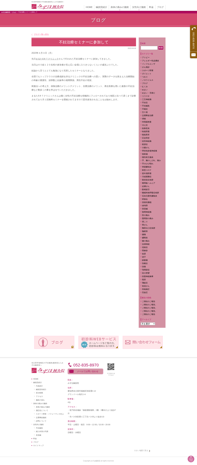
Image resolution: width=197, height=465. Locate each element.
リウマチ (146, 96)
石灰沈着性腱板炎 (149, 196)
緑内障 (145, 206)
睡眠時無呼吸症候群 (150, 193)
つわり (145, 77)
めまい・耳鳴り (148, 93)
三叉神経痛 (146, 99)
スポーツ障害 (147, 70)
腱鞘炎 (145, 238)
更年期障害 (146, 173)
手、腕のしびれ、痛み (151, 160)
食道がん (146, 286)
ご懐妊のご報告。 (149, 305)
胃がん (145, 225)
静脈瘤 (145, 260)
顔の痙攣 (146, 273)
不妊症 (145, 103)
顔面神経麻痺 (147, 276)
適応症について (42, 410)
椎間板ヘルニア (148, 183)
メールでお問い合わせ (87, 371)
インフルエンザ (148, 64)
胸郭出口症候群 (148, 228)
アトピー (146, 58)
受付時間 (39, 393)
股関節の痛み (147, 218)
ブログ (14, 12)
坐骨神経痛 (146, 141)
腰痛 (144, 235)
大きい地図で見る (141, 450)
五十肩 (145, 112)
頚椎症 (145, 263)
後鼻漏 (145, 154)
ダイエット (146, 74)
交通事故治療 (147, 115)
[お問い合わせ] (193, 54)
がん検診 (146, 67)
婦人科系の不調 (42, 431)
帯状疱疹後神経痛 (149, 151)
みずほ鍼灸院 (5, 12)
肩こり (146, 222)
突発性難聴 (146, 202)
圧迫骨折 (146, 138)
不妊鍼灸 (146, 106)
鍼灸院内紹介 (41, 389)
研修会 (145, 199)
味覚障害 (146, 132)
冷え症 (145, 125)
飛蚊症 (145, 283)
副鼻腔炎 (146, 128)
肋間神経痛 (146, 212)
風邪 (144, 280)
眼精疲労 (146, 190)
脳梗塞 (145, 231)
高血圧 (145, 292)
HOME (35, 379)
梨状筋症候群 (147, 180)
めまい (145, 90)
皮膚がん (146, 186)
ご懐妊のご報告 (148, 301)
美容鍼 (145, 209)
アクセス (39, 396)
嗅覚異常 (146, 135)
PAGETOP (191, 460)
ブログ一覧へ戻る (41, 34)
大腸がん (146, 148)
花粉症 (145, 247)
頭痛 (144, 267)
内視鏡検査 (146, 122)
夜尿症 (145, 144)
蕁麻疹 (146, 251)
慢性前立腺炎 (147, 157)
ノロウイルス (147, 80)
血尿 (144, 254)
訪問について (41, 421)
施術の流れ (40, 400)
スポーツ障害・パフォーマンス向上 (50, 414)
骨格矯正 (146, 289)
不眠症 (145, 109)
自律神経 (146, 244)
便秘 (144, 119)
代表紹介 (39, 386)
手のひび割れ (147, 164)
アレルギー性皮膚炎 (150, 61)
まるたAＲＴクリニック (47, 59)
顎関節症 (146, 270)
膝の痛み (146, 241)
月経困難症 (146, 177)
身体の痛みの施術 (43, 407)
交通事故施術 (41, 418)
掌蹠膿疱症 (146, 167)
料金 (35, 439)
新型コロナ (146, 170)
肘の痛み (146, 215)
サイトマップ (38, 446)
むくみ (145, 87)
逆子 (144, 257)
